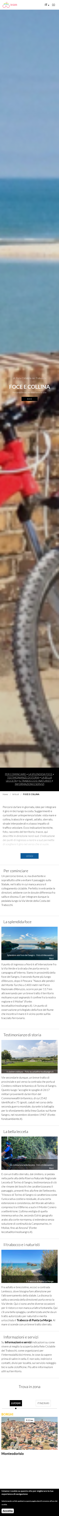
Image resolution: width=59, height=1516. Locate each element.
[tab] (16, 1400)
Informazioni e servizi (29, 784)
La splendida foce (40, 774)
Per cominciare (15, 774)
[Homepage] (9, 4)
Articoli (15, 794)
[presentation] (15, 1400)
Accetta (8, 1510)
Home (5, 794)
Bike (29, 399)
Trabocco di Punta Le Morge (34, 1320)
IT (46, 4)
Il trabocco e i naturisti (35, 780)
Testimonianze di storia (23, 777)
